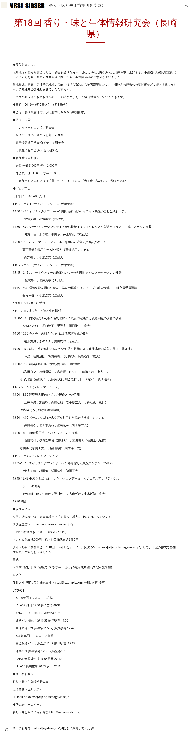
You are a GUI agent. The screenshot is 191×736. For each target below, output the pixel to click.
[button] (4, 5)
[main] (95, 30)
